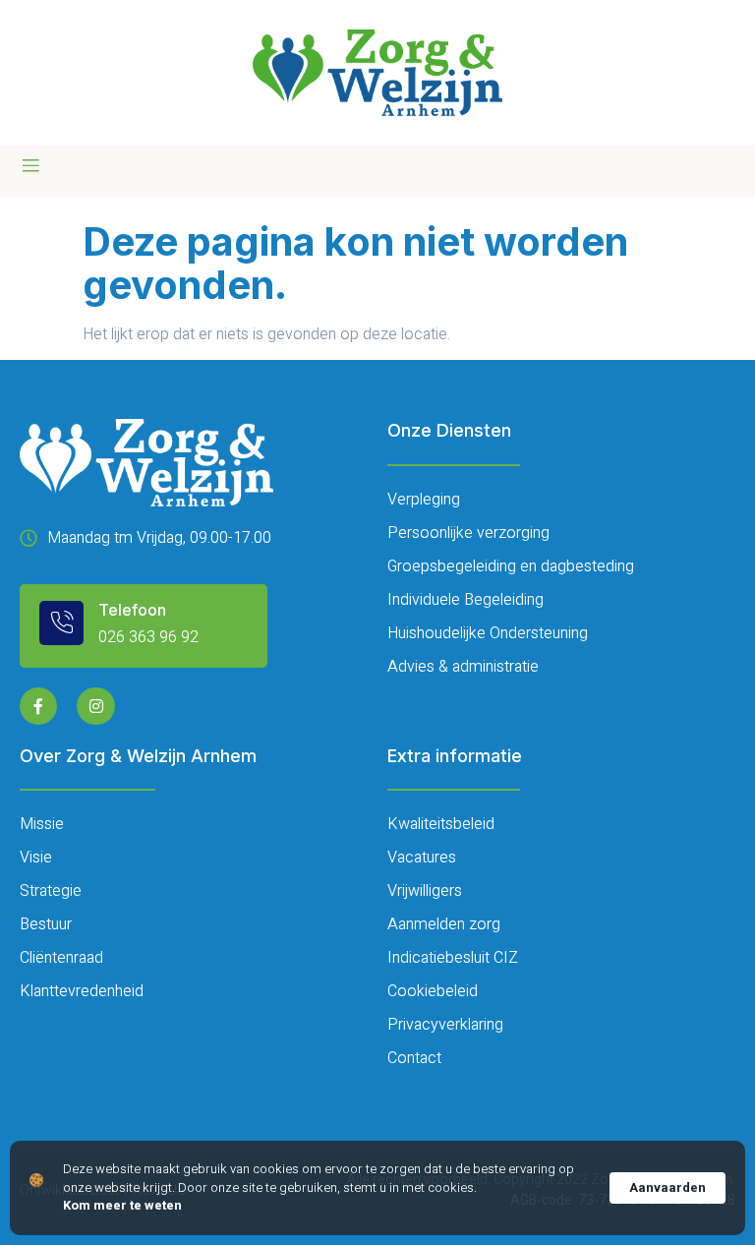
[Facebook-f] (38, 706)
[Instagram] (95, 706)
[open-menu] (30, 166)
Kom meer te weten (122, 1206)
